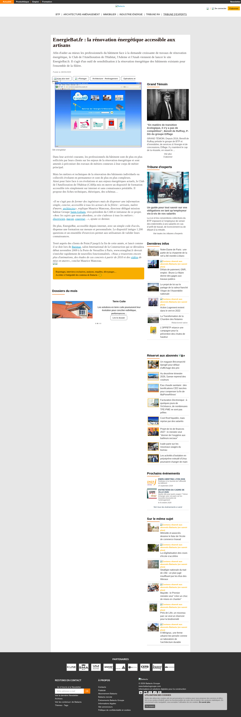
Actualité (7, 2)
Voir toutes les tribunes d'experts (168, 233)
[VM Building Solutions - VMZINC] (96, 667)
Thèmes (58, 705)
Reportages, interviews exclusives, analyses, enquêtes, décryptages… (86, 273)
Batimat (76, 246)
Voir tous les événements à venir (168, 507)
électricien (59, 218)
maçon (70, 218)
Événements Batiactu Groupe (111, 700)
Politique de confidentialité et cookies (114, 710)
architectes (69, 208)
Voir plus (168, 154)
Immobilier (109, 14)
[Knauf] (157, 667)
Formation (47, 2)
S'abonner (233, 8)
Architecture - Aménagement (105, 78)
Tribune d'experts (175, 14)
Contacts (102, 687)
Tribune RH (153, 14)
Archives (58, 698)
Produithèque (22, 2)
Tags (66, 705)
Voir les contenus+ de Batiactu (68, 702)
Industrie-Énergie (131, 14)
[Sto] (169, 667)
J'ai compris (149, 706)
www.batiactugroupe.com (150, 686)
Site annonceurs (105, 707)
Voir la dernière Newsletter (66, 695)
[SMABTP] (83, 667)
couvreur (80, 218)
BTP (58, 14)
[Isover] (108, 667)
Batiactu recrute (105, 697)
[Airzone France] (133, 667)
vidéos (134, 257)
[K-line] (71, 667)
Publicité (102, 690)
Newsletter (235, 2)
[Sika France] (120, 667)
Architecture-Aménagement (81, 14)
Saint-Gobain (77, 211)
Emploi (35, 2)
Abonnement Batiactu (107, 693)
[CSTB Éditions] (145, 667)
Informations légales (107, 703)
